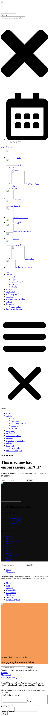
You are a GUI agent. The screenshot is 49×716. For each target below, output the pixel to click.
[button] (24, 361)
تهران (8, 538)
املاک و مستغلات (13, 294)
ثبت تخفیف (16, 518)
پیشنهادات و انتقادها (14, 309)
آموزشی (9, 297)
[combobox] (13, 17)
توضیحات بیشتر (7, 711)
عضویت (14, 523)
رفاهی (9, 274)
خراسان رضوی (12, 541)
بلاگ (13, 525)
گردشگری (10, 292)
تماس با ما (29, 258)
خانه (8, 272)
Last (29, 701)
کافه (13, 167)
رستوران (15, 170)
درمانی (14, 186)
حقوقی (9, 302)
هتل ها (14, 188)
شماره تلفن (7, 705)
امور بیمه (10, 289)
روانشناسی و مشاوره (15, 299)
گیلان (8, 546)
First (29, 698)
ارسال (4, 714)
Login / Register (13, 600)
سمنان (9, 536)
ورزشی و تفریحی (32, 183)
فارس (9, 543)
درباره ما (10, 304)
